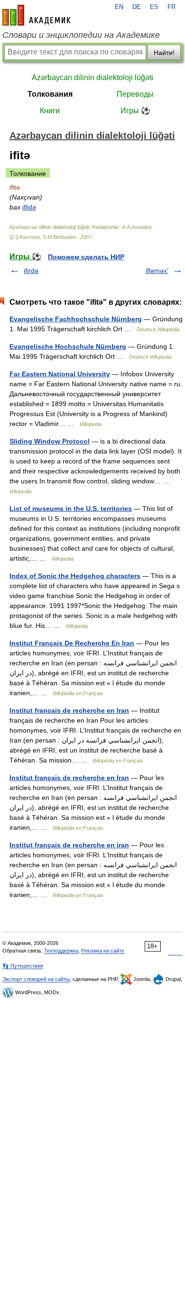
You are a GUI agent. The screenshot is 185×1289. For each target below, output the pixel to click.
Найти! (164, 52)
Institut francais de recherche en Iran (69, 710)
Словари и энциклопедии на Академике (81, 35)
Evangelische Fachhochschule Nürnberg (75, 319)
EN (119, 7)
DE (136, 7)
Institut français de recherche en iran (69, 845)
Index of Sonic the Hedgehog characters (74, 576)
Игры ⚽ (135, 111)
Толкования (50, 94)
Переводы (135, 94)
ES (154, 7)
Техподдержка (61, 950)
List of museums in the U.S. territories (70, 508)
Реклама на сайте (102, 950)
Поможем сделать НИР (86, 257)
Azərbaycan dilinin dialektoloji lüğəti (92, 77)
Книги (50, 111)
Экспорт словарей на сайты (36, 979)
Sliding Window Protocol (49, 441)
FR (171, 7)
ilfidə (29, 207)
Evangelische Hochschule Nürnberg (67, 346)
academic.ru (36, 15)
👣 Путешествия (22, 966)
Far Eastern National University (59, 374)
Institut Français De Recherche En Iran (71, 643)
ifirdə (31, 270)
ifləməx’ (157, 270)
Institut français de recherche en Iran (69, 777)
